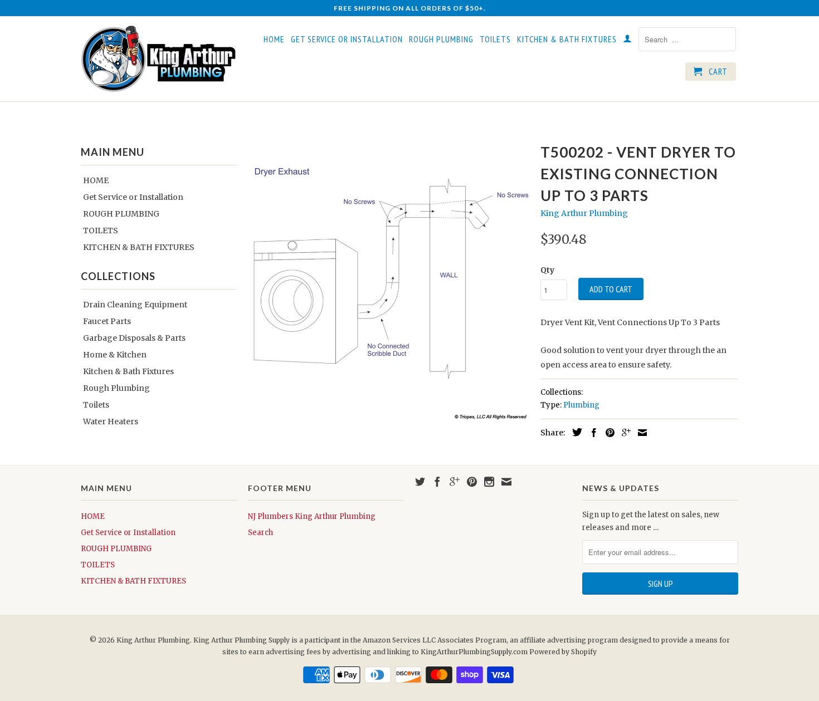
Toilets (96, 405)
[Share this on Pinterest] (607, 432)
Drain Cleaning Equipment (135, 305)
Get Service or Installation (347, 39)
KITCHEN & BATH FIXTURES (567, 39)
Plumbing (581, 405)
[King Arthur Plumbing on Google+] (455, 482)
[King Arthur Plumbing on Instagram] (489, 482)
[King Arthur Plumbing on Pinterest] (472, 482)
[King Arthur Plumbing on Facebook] (437, 482)
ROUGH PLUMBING (441, 39)
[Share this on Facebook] (591, 432)
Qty (547, 270)
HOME (274, 39)
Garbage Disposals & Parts (134, 338)
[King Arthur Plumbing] (159, 58)
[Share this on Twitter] (574, 432)
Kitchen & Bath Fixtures (128, 371)
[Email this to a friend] (639, 432)
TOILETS (495, 39)
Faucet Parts (107, 321)
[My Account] (627, 40)
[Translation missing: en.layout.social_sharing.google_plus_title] (623, 432)
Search (260, 532)
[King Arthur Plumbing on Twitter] (420, 482)
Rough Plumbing (116, 388)
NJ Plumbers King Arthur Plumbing (312, 516)
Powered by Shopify (563, 652)
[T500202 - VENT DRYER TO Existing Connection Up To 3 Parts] (388, 279)
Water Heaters (110, 421)
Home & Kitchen (115, 355)
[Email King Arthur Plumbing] (506, 482)
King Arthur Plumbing (584, 213)
